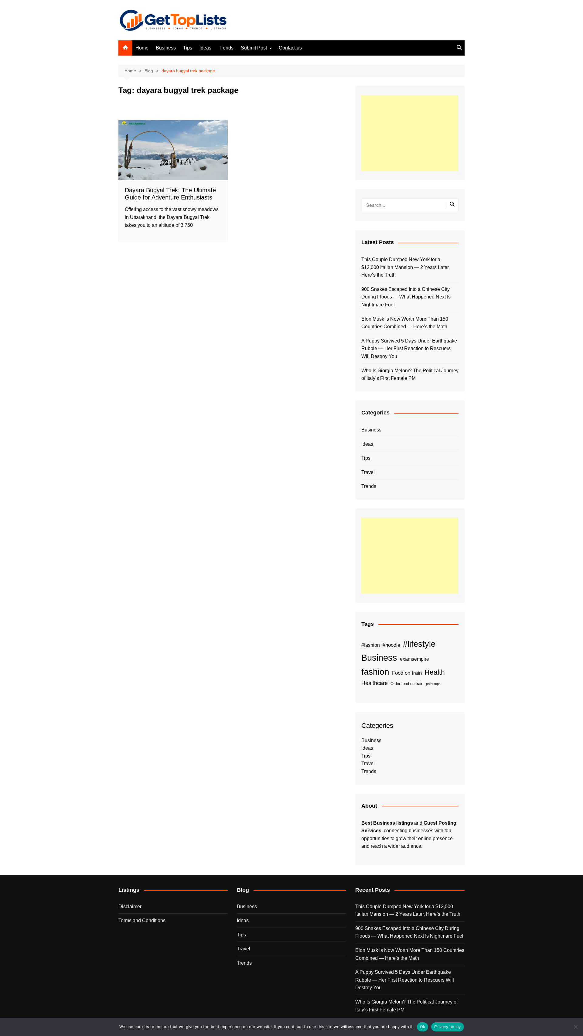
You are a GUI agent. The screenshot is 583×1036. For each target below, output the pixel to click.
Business (166, 47)
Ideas (205, 47)
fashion (375, 671)
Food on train (407, 673)
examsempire (414, 659)
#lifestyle (419, 644)
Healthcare (374, 683)
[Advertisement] (410, 133)
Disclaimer (129, 906)
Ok (422, 1026)
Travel (368, 472)
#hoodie (391, 645)
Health (434, 672)
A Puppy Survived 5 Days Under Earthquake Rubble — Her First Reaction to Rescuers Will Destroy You (409, 348)
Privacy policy (447, 1026)
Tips (187, 47)
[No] (575, 1027)
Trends (226, 47)
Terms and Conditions (141, 920)
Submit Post (254, 47)
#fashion (370, 645)
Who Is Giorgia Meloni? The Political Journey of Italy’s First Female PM (410, 374)
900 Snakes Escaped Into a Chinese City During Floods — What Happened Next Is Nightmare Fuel (406, 297)
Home (141, 47)
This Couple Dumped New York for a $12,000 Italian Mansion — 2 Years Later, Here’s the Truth (405, 267)
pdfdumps (433, 684)
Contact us (290, 47)
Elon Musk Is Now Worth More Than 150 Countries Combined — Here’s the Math (404, 322)
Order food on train (406, 683)
